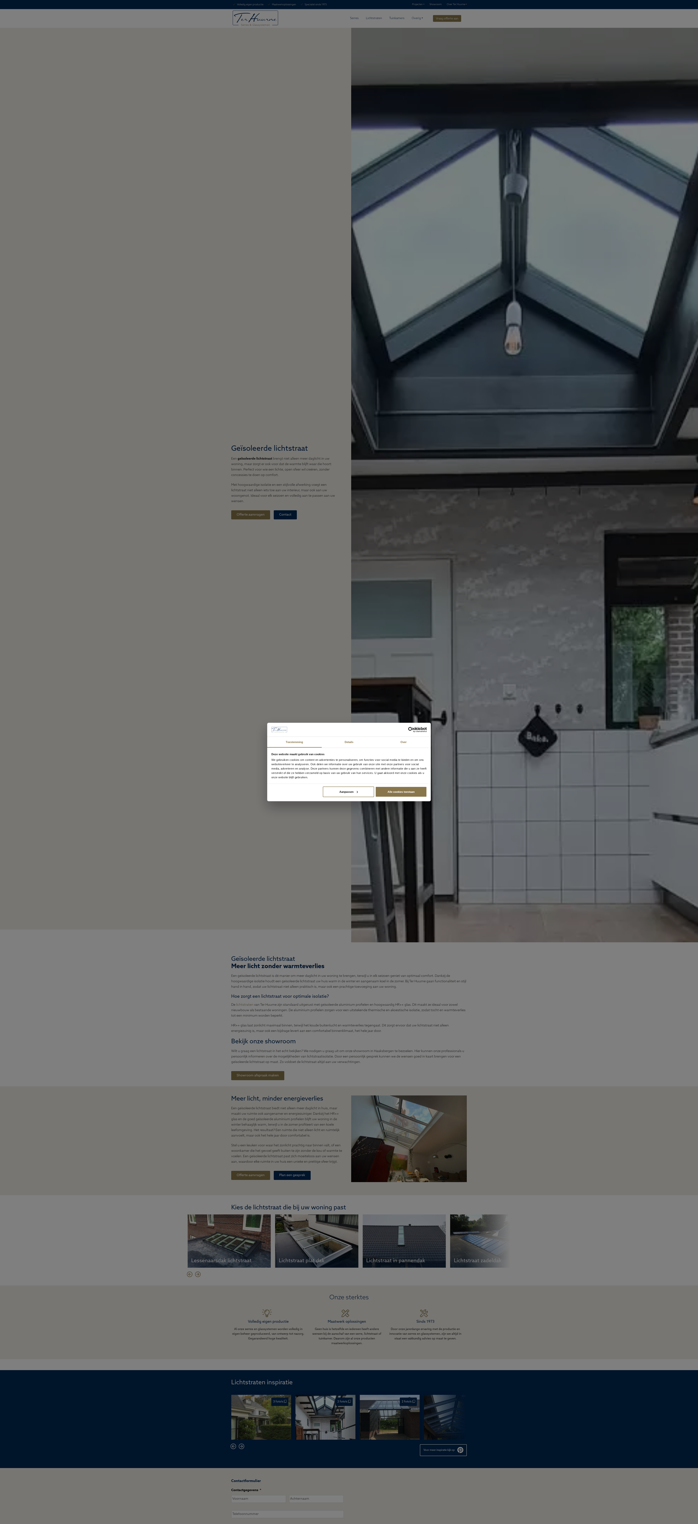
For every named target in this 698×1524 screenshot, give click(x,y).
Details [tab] (349, 742)
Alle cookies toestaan (401, 791)
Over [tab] (403, 742)
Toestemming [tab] (294, 742)
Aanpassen (346, 791)
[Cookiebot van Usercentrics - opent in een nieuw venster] (411, 729)
